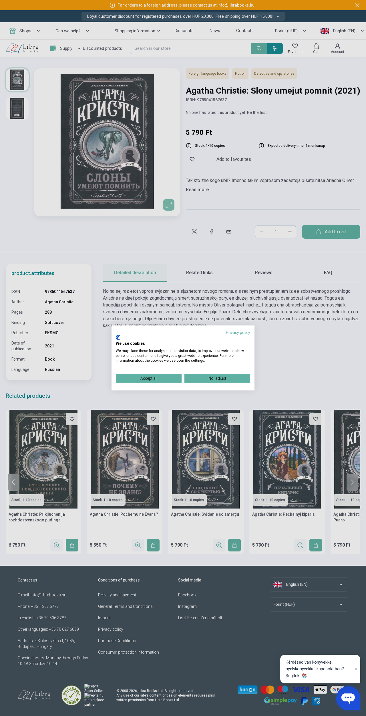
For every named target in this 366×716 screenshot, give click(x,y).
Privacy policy (238, 332)
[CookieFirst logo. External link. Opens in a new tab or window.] (118, 337)
